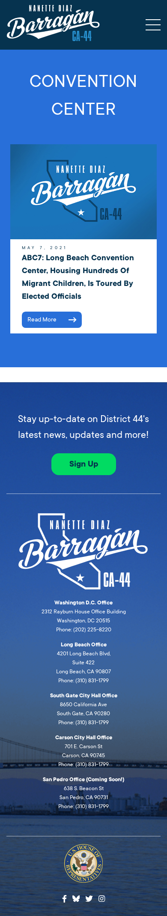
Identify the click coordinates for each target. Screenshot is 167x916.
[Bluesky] (76, 897)
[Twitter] (89, 899)
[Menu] (153, 24)
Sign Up (83, 464)
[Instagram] (101, 899)
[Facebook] (64, 899)
